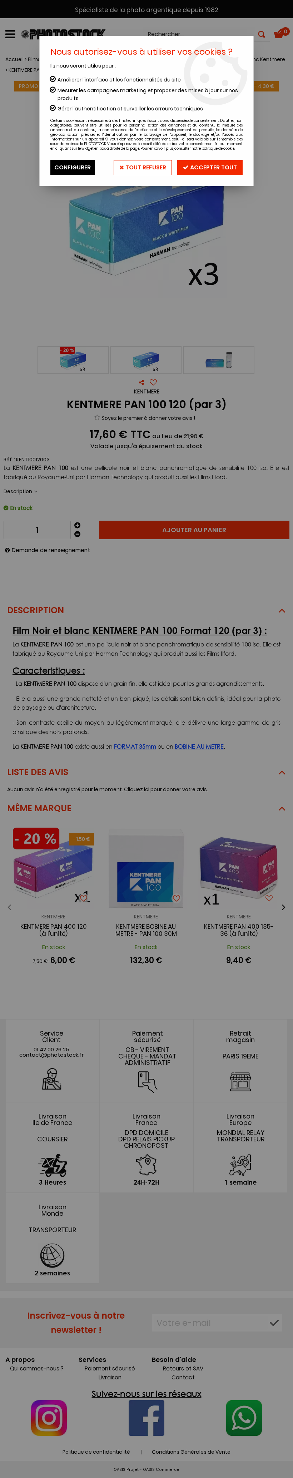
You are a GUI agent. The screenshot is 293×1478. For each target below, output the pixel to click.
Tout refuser (145, 167)
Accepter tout (213, 167)
